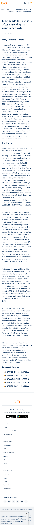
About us (6, 460)
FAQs (5, 449)
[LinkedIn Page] (9, 501)
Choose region (7, 441)
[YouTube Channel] (21, 501)
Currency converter (8, 438)
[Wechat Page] (17, 501)
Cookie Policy (8, 523)
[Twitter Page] (13, 501)
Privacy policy (7, 488)
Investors (6, 474)
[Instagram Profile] (26, 501)
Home (2, 9)
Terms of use (7, 485)
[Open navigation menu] (31, 3)
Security (5, 467)
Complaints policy (8, 452)
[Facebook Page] (5, 501)
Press (5, 463)
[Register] (25, 3)
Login (5, 427)
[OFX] (4, 3)
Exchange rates (7, 434)
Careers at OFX (7, 470)
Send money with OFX (9, 431)
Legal (5, 481)
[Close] (26, 514)
